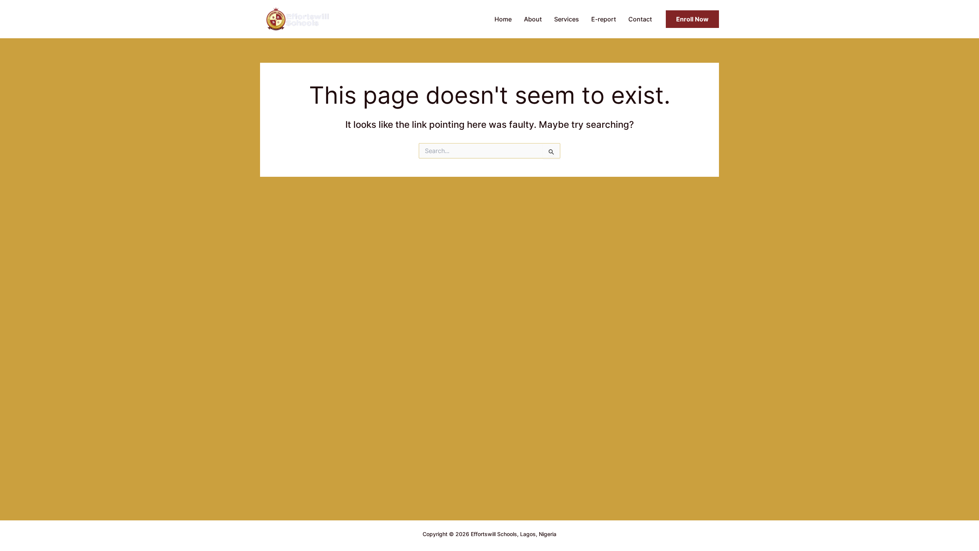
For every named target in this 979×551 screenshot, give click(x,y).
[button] (692, 19)
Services (566, 19)
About (533, 19)
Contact (640, 19)
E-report (603, 19)
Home (503, 19)
